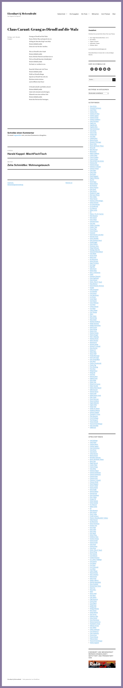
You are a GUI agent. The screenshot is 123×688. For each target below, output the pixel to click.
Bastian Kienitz (94, 140)
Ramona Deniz (94, 376)
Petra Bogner (93, 603)
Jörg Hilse (92, 267)
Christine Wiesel (94, 168)
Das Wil (92, 180)
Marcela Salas (93, 318)
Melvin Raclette (94, 340)
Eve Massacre (93, 208)
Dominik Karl (93, 493)
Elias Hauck (93, 189)
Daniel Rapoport (94, 176)
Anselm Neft (93, 134)
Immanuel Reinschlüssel (96, 252)
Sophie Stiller (93, 405)
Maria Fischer (93, 327)
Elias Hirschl (93, 191)
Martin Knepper (94, 335)
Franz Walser (93, 220)
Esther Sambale (94, 501)
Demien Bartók (94, 184)
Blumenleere (93, 151)
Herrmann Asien (94, 246)
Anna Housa (93, 131)
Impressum (10, 183)
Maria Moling (93, 329)
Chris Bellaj (93, 469)
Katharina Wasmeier (95, 276)
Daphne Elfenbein (94, 178)
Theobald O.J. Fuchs (95, 414)
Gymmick (92, 233)
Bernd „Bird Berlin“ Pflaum (97, 146)
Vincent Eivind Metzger (96, 424)
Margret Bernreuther (95, 325)
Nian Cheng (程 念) (95, 359)
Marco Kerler (93, 320)
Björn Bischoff (93, 150)
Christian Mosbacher (95, 473)
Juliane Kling (93, 271)
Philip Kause (93, 605)
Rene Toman (93, 610)
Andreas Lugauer (94, 116)
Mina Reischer (93, 348)
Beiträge (9, 37)
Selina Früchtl (93, 618)
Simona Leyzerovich (95, 622)
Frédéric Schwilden (95, 225)
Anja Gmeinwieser (94, 129)
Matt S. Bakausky (94, 337)
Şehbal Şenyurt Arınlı (95, 395)
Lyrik (14, 37)
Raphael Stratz (94, 378)
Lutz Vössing (93, 312)
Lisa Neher (92, 305)
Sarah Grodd (93, 393)
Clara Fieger (93, 170)
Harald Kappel (93, 242)
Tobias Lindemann (94, 629)
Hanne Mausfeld (94, 238)
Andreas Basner (94, 444)
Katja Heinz (93, 548)
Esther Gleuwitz (94, 203)
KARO (91, 274)
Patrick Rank (93, 601)
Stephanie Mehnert (95, 410)
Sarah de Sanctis (94, 392)
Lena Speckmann (94, 295)
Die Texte (84, 14)
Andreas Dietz (93, 112)
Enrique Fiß (93, 499)
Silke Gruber (93, 397)
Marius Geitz (93, 331)
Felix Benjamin (94, 216)
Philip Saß (92, 373)
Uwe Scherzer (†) (94, 631)
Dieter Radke (93, 490)
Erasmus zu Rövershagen (96, 201)
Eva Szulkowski (94, 206)
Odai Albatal (93, 597)
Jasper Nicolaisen (94, 263)
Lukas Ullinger (93, 310)
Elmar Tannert (93, 199)
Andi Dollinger (94, 440)
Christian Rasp (94, 476)
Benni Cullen (93, 144)
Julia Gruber (93, 529)
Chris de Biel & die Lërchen (97, 161)
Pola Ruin (92, 375)
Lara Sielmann (93, 556)
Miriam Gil (93, 350)
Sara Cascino (93, 614)
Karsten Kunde (94, 541)
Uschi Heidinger (94, 418)
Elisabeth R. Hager (94, 193)
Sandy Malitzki (94, 612)
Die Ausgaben (74, 14)
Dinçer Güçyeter (94, 187)
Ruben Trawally (94, 386)
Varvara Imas (93, 635)
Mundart (18, 37)
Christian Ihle (93, 163)
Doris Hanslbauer (94, 495)
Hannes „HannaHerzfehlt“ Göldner (99, 518)
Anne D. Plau (93, 133)
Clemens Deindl (94, 482)
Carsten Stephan (94, 157)
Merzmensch (93, 342)
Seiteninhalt (61, 14)
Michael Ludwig (94, 344)
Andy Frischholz (94, 121)
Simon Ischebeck (94, 401)
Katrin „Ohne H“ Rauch (96, 282)
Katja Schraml (93, 280)
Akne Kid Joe (93, 106)
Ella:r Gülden (93, 197)
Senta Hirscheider (94, 620)
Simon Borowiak (94, 399)
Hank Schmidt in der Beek (96, 235)
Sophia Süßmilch (94, 403)
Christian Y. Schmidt (95, 167)
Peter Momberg (94, 367)
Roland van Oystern (95, 384)
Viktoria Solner (94, 639)
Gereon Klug (93, 229)
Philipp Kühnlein (94, 609)
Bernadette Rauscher (95, 457)
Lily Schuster (93, 301)
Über (114, 14)
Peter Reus (92, 369)
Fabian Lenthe (93, 210)
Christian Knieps (94, 165)
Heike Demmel (94, 520)
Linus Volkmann (94, 303)
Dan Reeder (93, 174)
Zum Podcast (105, 14)
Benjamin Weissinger (95, 142)
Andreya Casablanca (95, 119)
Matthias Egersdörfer (95, 582)
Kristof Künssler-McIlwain (97, 286)
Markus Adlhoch (94, 580)
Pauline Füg (93, 365)
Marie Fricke (93, 578)
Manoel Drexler (94, 573)
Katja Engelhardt (94, 278)
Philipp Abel (93, 607)
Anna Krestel (93, 452)
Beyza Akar (93, 461)
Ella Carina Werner (95, 195)
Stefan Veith (93, 407)
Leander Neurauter (94, 558)
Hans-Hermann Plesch (96, 240)
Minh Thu (92, 588)
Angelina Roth (94, 127)
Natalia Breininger (94, 356)
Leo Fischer (93, 297)
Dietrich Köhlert (94, 491)
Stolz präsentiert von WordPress (31, 679)
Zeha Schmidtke (94, 426)
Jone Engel (92, 265)
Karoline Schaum (94, 539)
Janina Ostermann (94, 524)
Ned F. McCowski (94, 357)
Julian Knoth (93, 269)
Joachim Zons (93, 525)
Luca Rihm (93, 308)
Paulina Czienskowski (95, 363)
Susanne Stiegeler (94, 412)
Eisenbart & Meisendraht (21, 13)
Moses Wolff (93, 354)
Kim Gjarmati (93, 554)
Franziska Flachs (94, 221)
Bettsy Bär (92, 148)
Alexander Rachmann (95, 108)
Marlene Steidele (94, 333)
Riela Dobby (93, 380)
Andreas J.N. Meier (94, 114)
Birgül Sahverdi (94, 463)
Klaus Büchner (93, 284)
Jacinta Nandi (93, 255)
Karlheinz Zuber (94, 537)
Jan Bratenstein (94, 259)
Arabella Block (93, 138)
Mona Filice (93, 590)
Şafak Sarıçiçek (94, 390)
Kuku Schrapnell (94, 289)
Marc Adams (93, 316)
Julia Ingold (93, 533)
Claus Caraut (93, 172)
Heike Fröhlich (94, 244)
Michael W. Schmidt (95, 346)
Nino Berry (93, 361)
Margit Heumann (94, 323)
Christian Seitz (94, 478)
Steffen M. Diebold (94, 409)
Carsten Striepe (94, 159)
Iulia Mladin (93, 254)
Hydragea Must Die (95, 250)
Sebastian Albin (94, 616)
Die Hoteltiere (93, 185)
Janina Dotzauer (94, 261)
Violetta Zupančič (94, 643)
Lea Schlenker (93, 291)
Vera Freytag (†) (94, 420)
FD (90, 212)
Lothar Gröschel (94, 306)
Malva (91, 314)
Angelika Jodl (93, 125)
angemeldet (17, 135)
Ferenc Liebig (93, 514)
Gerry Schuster (94, 231)
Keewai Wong (93, 552)
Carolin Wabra (93, 155)
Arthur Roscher (94, 454)
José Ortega (93, 527)
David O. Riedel (94, 486)
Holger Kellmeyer (94, 248)
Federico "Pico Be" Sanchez (97, 214)
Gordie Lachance (94, 516)
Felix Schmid (93, 218)
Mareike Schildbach (95, 322)
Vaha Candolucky (94, 633)
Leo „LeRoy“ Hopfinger (96, 559)
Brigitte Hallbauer (94, 153)
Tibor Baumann (94, 416)
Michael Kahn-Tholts (95, 586)
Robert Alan (93, 382)
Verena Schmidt (94, 422)
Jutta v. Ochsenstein (95, 272)
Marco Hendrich (94, 575)
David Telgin (93, 182)
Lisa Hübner (93, 563)
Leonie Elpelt (93, 299)
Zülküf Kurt (93, 427)
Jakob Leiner (93, 257)
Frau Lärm (92, 223)
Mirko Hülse (93, 352)
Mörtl (91, 592)
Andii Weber (93, 110)
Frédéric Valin (93, 227)
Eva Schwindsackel (95, 204)
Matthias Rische (94, 339)
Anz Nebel (92, 136)
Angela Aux (93, 123)
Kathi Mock (93, 544)
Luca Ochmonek (94, 567)
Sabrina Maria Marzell (95, 388)
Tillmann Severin (94, 626)
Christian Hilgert (94, 471)
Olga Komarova (94, 599)
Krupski (92, 288)
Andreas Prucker (94, 117)
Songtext (9, 39)
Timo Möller (93, 628)
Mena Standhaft (94, 584)
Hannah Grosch (94, 237)
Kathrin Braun (93, 546)
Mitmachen (95, 14)
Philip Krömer (93, 371)
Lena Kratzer (93, 293)
